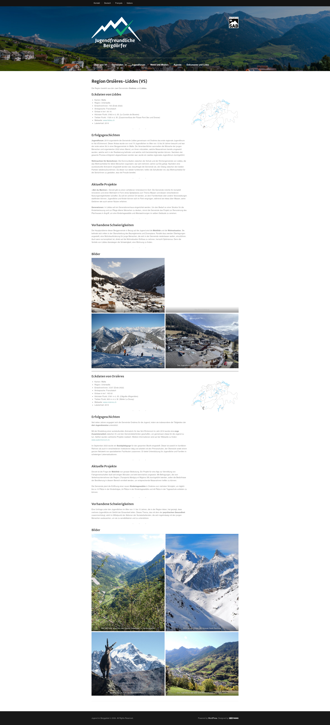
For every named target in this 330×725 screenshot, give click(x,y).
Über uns (98, 64)
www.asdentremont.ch (101, 440)
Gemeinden (117, 64)
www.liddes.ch (109, 120)
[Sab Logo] (233, 22)
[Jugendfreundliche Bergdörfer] (116, 32)
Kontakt (97, 3)
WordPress (212, 718)
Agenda (177, 64)
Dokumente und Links (198, 64)
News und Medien (159, 64)
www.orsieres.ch (109, 402)
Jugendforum (138, 64)
